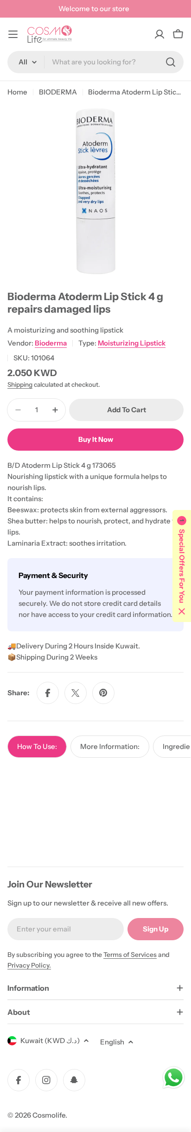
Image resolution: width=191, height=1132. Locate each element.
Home (17, 92)
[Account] (159, 34)
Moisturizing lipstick (132, 343)
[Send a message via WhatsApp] (173, 1077)
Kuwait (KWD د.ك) (50, 1040)
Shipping (19, 384)
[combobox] (95, 62)
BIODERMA (58, 92)
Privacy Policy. (29, 965)
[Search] (170, 62)
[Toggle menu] (13, 34)
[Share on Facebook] (48, 693)
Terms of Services (130, 954)
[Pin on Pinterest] (103, 693)
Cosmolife (48, 1115)
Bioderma (51, 343)
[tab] (37, 747)
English (112, 1042)
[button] (181, 566)
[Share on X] (75, 693)
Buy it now (95, 439)
